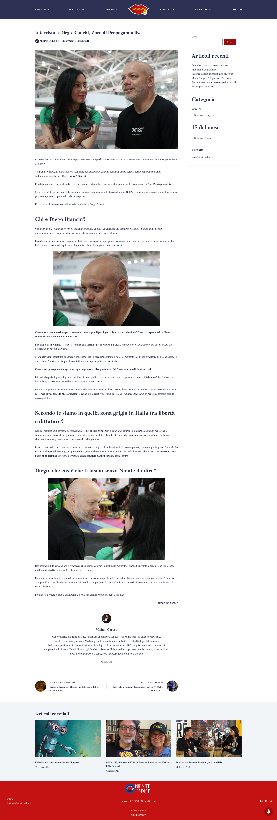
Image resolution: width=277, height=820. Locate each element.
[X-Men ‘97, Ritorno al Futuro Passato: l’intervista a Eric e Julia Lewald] (138, 738)
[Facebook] (261, 801)
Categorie (196, 108)
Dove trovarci (77, 9)
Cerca (194, 36)
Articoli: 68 (106, 662)
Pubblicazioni (203, 9)
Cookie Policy (138, 814)
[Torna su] (268, 811)
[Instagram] (266, 801)
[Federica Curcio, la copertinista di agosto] (68, 738)
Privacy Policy (138, 810)
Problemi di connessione (204, 69)
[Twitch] (271, 801)
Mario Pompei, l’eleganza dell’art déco (211, 78)
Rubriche (165, 9)
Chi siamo (40, 9)
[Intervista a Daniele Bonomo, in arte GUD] (209, 738)
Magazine (111, 9)
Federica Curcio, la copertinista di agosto (212, 73)
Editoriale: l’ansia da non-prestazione (210, 65)
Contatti (237, 9)
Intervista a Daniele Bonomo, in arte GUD (199, 762)
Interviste (83, 41)
